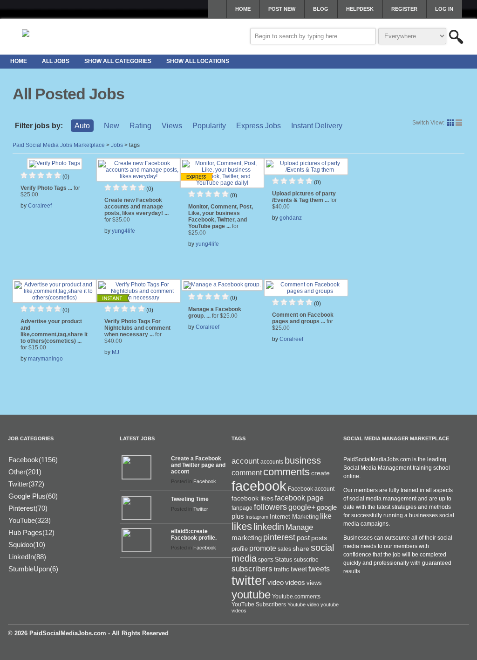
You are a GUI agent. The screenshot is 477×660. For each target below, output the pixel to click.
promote (262, 548)
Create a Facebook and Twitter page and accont (198, 465)
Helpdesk (360, 9)
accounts (271, 462)
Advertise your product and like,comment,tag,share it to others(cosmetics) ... (54, 334)
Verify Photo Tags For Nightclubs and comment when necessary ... (137, 331)
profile (240, 548)
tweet (299, 569)
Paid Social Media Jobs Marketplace (59, 145)
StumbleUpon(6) (33, 569)
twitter (249, 581)
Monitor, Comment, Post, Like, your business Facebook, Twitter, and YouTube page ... (220, 219)
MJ (115, 352)
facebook (259, 485)
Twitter (200, 509)
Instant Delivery (316, 126)
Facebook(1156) (33, 460)
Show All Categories (117, 61)
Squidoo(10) (26, 545)
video (275, 582)
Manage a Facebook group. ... (214, 312)
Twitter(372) (26, 484)
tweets (319, 569)
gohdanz (290, 218)
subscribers (252, 568)
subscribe (306, 559)
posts (319, 538)
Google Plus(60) (33, 496)
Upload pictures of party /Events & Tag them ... (304, 200)
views (314, 582)
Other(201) (24, 472)
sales (284, 549)
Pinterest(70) (28, 508)
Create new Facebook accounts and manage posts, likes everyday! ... (136, 210)
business (303, 460)
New (111, 126)
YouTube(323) (29, 520)
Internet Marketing (294, 517)
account (245, 461)
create (320, 473)
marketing (247, 538)
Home (243, 9)
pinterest (279, 537)
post (303, 538)
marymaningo (45, 358)
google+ (301, 507)
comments (286, 472)
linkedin (268, 526)
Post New (281, 9)
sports (265, 559)
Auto (82, 126)
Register (404, 9)
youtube (251, 594)
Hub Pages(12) (31, 532)
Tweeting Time (190, 499)
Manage (299, 527)
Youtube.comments (296, 596)
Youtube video (303, 604)
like (326, 516)
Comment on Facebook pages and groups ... (303, 321)
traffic (281, 569)
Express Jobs (258, 126)
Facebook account (311, 489)
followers (270, 507)
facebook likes (252, 498)
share (301, 548)
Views (172, 126)
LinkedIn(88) (27, 557)
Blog (320, 9)
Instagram (256, 517)
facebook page (299, 498)
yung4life (123, 231)
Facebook (204, 481)
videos (295, 582)
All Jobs (55, 61)
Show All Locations (197, 61)
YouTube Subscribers (259, 604)
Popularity (209, 126)
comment (247, 472)
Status (284, 559)
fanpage (242, 508)
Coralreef (40, 205)
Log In (444, 9)
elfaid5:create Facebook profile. (194, 534)
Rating (140, 126)
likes (242, 526)
